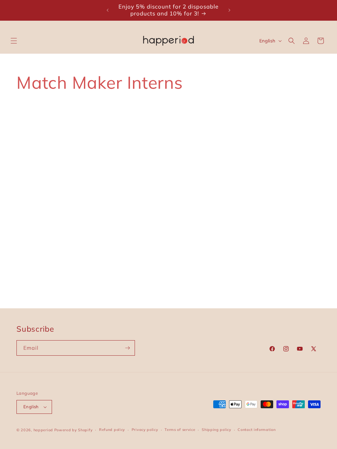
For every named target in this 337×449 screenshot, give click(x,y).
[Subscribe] (127, 348)
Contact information (256, 429)
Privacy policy (145, 429)
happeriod (43, 430)
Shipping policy (216, 429)
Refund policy (112, 429)
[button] (14, 41)
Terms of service (180, 429)
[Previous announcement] (107, 10)
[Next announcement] (229, 10)
